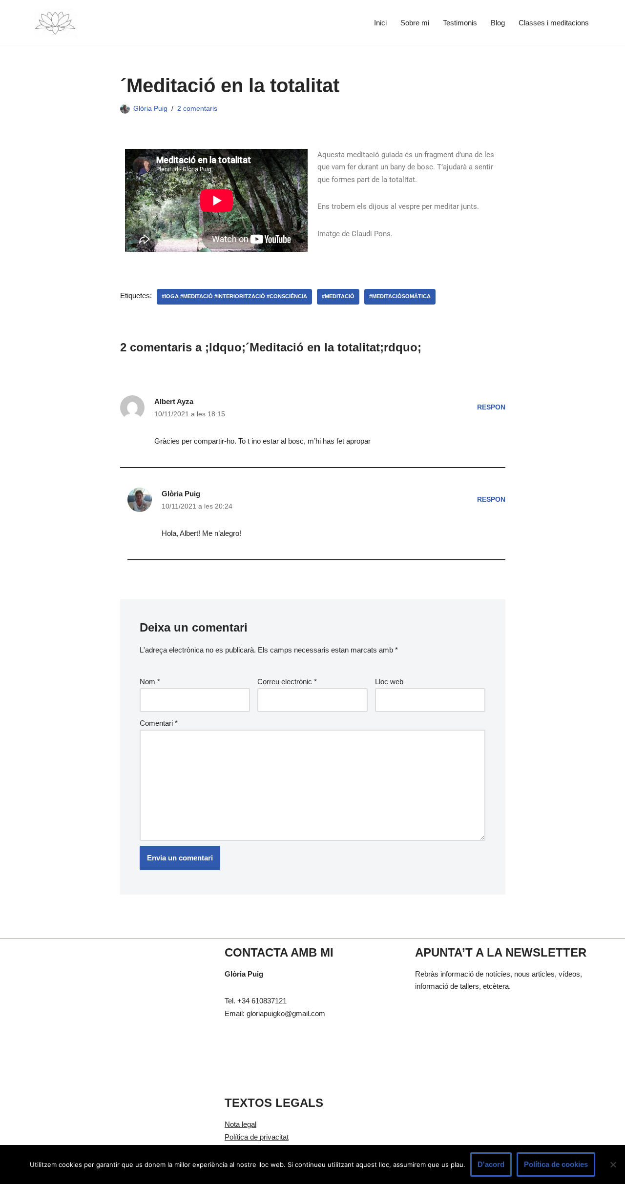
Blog (498, 23)
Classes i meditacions (554, 23)
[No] (613, 1164)
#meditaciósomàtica (400, 296)
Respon (491, 407)
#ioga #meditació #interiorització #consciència (234, 296)
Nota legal (240, 1124)
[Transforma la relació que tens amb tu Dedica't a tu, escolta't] (55, 23)
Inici (380, 23)
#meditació (338, 296)
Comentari (159, 723)
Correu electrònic (287, 681)
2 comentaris (197, 108)
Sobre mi (414, 23)
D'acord (491, 1164)
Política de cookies (556, 1164)
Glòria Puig (150, 108)
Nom (150, 681)
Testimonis (460, 23)
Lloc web (389, 681)
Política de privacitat (257, 1137)
